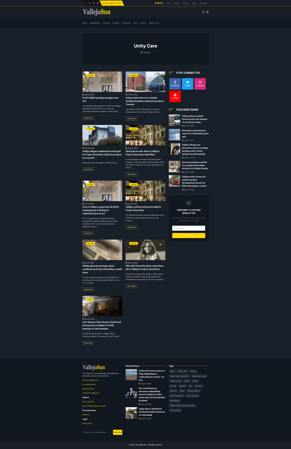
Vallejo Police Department (179, 376)
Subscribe (203, 3)
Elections (173, 391)
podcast (133, 243)
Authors (177, 3)
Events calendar (88, 402)
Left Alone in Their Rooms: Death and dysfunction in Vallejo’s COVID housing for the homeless (101, 325)
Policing (106, 23)
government (182, 371)
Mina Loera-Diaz (192, 396)
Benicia (195, 381)
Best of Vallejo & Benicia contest (93, 406)
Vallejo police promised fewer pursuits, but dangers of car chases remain (194, 119)
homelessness (175, 410)
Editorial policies (88, 389)
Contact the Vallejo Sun (90, 393)
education (198, 386)
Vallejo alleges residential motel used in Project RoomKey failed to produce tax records (102, 154)
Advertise (85, 415)
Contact (186, 3)
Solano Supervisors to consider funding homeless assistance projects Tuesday (145, 101)
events (186, 381)
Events (143, 23)
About (168, 3)
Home (84, 23)
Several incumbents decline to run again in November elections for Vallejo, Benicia (195, 165)
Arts (135, 23)
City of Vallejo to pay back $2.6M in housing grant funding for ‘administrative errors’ (100, 210)
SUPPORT (159, 3)
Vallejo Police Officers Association (182, 405)
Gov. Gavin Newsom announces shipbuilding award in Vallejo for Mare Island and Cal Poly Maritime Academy (152, 394)
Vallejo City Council (199, 376)
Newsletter (154, 23)
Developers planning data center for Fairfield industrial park (195, 133)
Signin (194, 3)
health (90, 299)
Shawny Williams (194, 391)
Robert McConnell (176, 396)
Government (95, 23)
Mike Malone (174, 401)
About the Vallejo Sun (90, 380)
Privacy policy (87, 423)
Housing (116, 23)
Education (126, 23)
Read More (88, 118)
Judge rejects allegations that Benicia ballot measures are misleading (152, 411)
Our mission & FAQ (89, 384)
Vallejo (172, 371)
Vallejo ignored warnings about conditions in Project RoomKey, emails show (102, 269)
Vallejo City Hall (175, 381)
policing (193, 371)
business (182, 386)
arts (190, 386)
